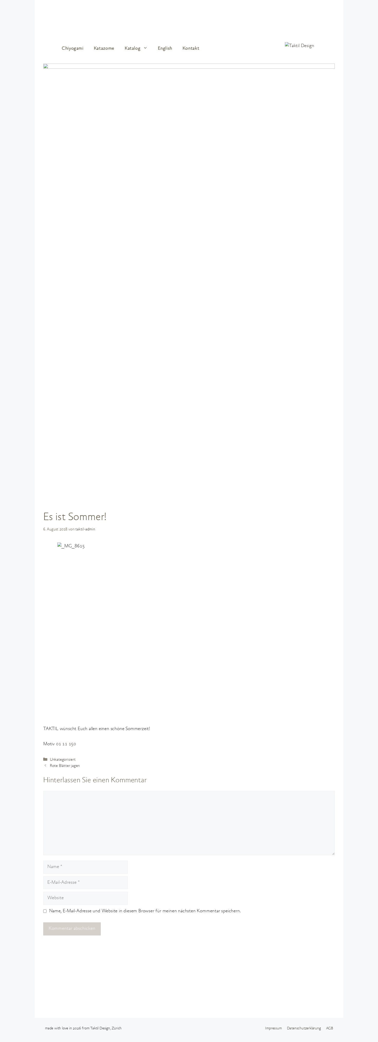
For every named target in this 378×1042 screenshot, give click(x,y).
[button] (146, 49)
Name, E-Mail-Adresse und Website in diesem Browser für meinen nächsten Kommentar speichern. (145, 911)
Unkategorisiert (63, 760)
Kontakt (191, 48)
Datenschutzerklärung (304, 1028)
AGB (329, 1028)
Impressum (273, 1028)
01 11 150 (66, 744)
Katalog (132, 48)
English (165, 48)
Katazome (104, 48)
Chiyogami (73, 48)
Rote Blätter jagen (65, 766)
